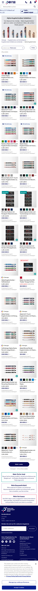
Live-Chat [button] (4, 516)
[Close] (36, 564)
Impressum (4, 557)
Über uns (3, 548)
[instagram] (6, 542)
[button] (3, 73)
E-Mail (3, 518)
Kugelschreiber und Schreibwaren (17, 40)
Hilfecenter (22, 541)
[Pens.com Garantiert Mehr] (8, 509)
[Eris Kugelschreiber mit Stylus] (28, 369)
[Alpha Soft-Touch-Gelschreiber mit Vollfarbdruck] (9, 437)
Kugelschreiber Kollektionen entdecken (12, 42)
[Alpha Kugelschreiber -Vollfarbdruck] (9, 267)
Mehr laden (19, 464)
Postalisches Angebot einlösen (27, 549)
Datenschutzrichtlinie (6, 532)
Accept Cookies (19, 587)
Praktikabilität (23, 555)
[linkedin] (10, 542)
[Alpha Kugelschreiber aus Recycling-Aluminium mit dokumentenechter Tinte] (9, 369)
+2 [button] (34, 379)
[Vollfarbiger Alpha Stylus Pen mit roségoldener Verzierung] (9, 335)
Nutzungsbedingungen (7, 559)
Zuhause (4, 40)
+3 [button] (16, 141)
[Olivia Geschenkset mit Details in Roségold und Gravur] (9, 233)
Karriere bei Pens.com (6, 555)
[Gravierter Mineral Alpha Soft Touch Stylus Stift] (28, 403)
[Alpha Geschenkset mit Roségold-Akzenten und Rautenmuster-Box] (28, 233)
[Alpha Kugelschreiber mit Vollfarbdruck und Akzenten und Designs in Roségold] (28, 437)
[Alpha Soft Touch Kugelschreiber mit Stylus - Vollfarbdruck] (28, 301)
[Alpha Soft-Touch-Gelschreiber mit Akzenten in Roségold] (28, 165)
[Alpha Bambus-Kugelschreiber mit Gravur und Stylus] (9, 403)
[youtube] (14, 542)
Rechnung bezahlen (25, 547)
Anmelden (32, 528)
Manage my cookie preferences (19, 582)
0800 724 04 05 (10, 521)
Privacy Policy (10, 576)
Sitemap (22, 551)
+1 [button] (16, 73)
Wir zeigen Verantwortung (8, 550)
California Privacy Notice (23, 576)
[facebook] (2, 542)
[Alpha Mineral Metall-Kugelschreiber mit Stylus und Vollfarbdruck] (28, 335)
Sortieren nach (6, 48)
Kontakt (22, 553)
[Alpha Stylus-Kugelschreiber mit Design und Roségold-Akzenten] (9, 301)
